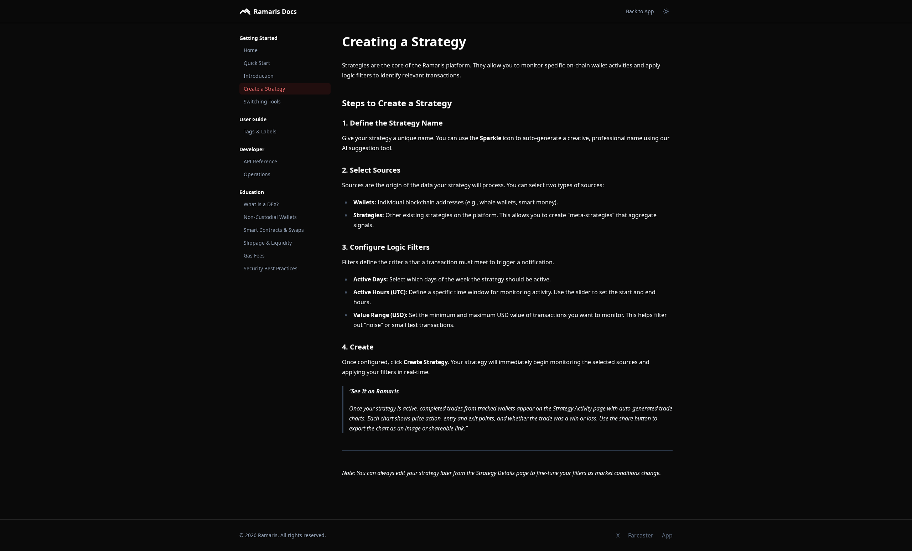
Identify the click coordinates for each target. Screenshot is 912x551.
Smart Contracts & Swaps (274, 229)
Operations (257, 174)
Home (251, 50)
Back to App (640, 11)
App (667, 535)
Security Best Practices (270, 268)
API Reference (260, 161)
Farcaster (640, 535)
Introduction (259, 75)
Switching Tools (262, 101)
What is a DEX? (261, 204)
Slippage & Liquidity (268, 242)
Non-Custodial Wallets (270, 217)
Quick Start (257, 63)
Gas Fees (254, 255)
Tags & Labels (260, 131)
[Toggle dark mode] (666, 11)
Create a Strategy (264, 88)
